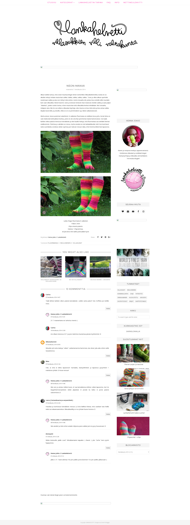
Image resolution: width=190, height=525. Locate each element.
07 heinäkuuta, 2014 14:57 (53, 297)
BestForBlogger (106, 522)
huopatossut (122, 301)
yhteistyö (139, 294)
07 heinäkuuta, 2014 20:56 (53, 344)
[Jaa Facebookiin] (97, 237)
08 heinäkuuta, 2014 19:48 (58, 383)
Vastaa (108, 308)
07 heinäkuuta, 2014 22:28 (53, 403)
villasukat (77, 243)
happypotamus (141, 301)
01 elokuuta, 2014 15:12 (57, 456)
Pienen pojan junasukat (133, 364)
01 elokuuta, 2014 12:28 (52, 436)
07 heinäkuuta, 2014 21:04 (53, 364)
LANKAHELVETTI (90, 522)
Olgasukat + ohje (134, 437)
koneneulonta (123, 294)
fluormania (53, 243)
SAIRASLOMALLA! (133, 331)
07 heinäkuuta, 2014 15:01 (58, 317)
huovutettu (133, 297)
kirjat (131, 301)
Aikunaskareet (51, 342)
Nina (47, 361)
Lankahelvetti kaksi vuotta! (133, 413)
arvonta (143, 297)
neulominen (65, 243)
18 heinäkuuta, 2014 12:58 (58, 330)
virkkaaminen (122, 297)
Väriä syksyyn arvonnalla (133, 389)
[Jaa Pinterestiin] (105, 237)
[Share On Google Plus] (109, 237)
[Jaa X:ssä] (101, 237)
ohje (131, 294)
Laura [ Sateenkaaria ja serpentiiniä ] (59, 400)
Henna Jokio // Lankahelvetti (61, 314)
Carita (48, 294)
